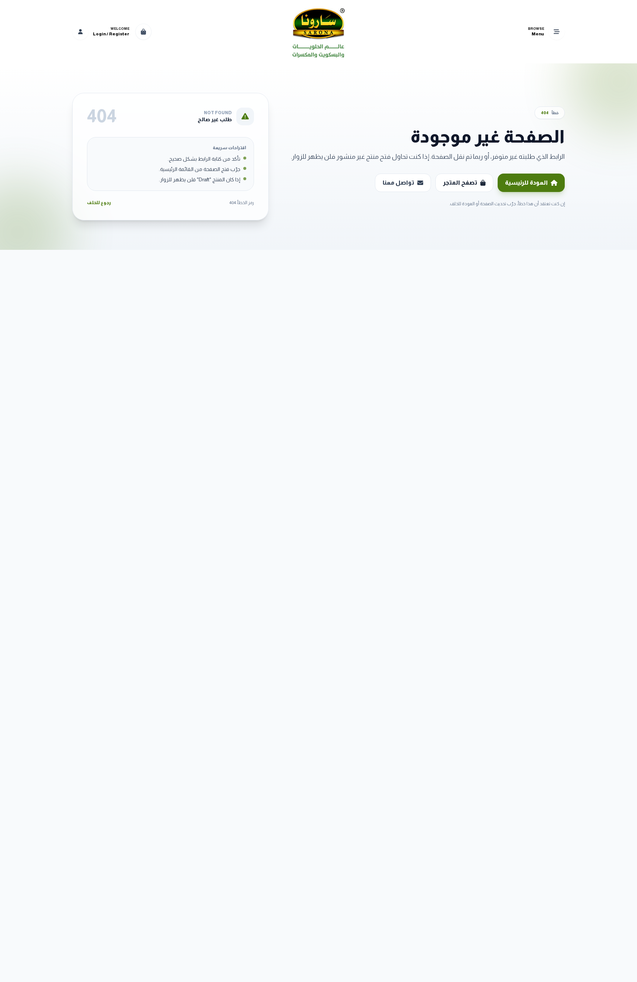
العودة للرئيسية (526, 182)
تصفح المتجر (460, 182)
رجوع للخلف (99, 202)
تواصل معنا (398, 182)
